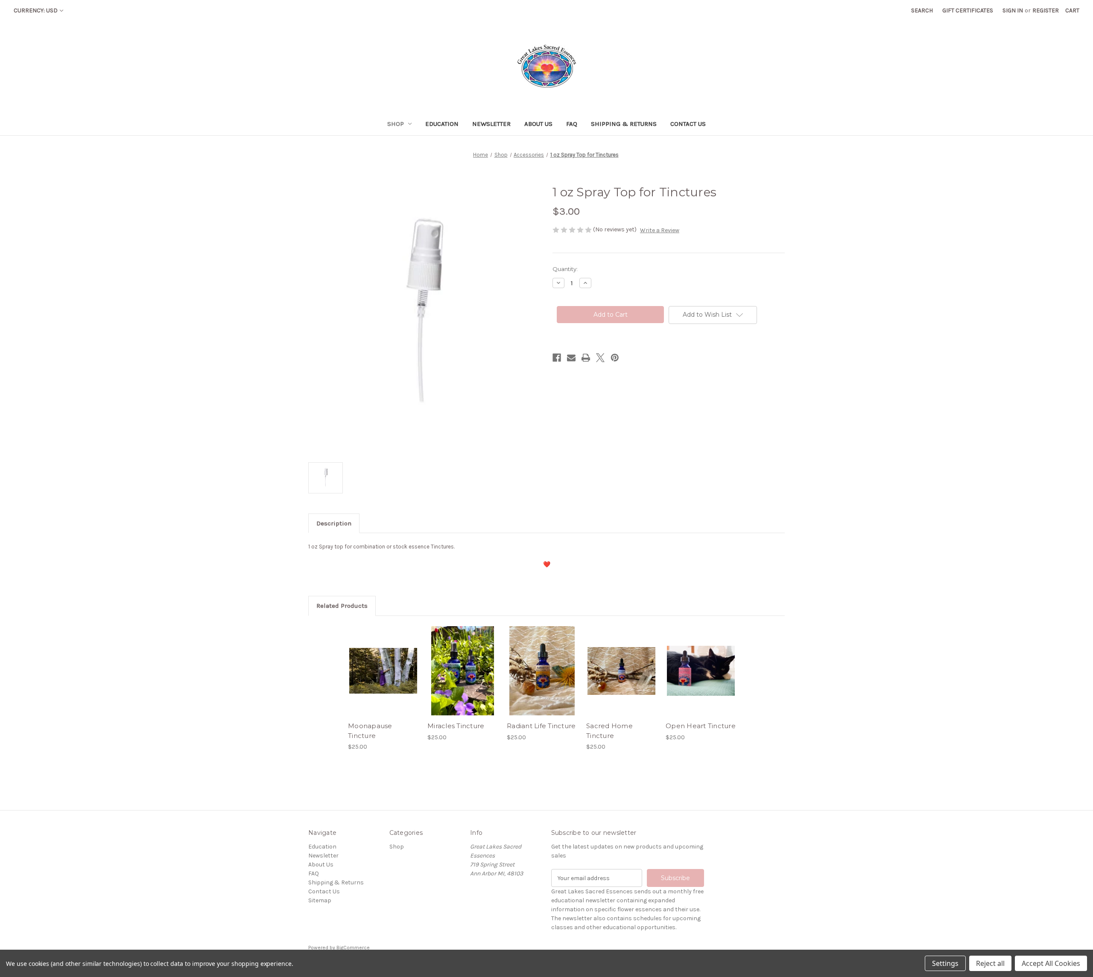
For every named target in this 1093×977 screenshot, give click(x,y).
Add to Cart (383, 678)
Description (333, 523)
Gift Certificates (967, 10)
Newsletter (491, 124)
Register (1045, 10)
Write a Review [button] (659, 230)
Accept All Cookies (1051, 963)
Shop (395, 124)
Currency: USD (36, 10)
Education (442, 124)
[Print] (586, 358)
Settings (945, 963)
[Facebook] (556, 358)
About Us (538, 124)
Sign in (1012, 10)
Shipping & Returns (624, 124)
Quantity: (565, 268)
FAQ (571, 124)
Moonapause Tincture (370, 731)
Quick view (382, 663)
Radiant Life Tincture (541, 726)
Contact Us (688, 124)
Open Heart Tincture (701, 726)
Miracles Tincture (455, 726)
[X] (600, 358)
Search (922, 10)
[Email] (571, 358)
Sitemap (319, 900)
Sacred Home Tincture (609, 731)
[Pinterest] (615, 358)
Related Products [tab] (342, 606)
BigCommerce (353, 948)
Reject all (990, 963)
